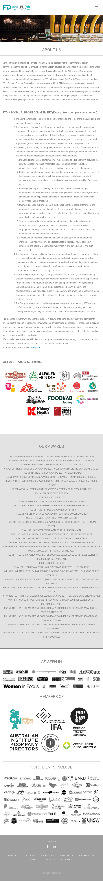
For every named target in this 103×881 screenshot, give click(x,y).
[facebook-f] (49, 846)
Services (47, 855)
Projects (67, 855)
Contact (49, 859)
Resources (87, 855)
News (33, 859)
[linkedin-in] (55, 846)
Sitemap (67, 859)
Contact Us (35, 347)
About (12, 855)
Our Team (29, 855)
